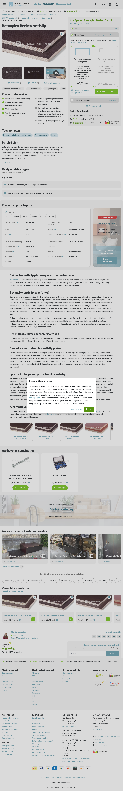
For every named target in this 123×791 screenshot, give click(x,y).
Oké (90, 409)
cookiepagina (34, 398)
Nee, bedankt (76, 409)
